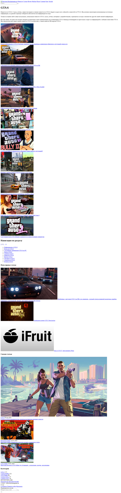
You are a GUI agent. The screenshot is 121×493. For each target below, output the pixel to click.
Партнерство (5, 481)
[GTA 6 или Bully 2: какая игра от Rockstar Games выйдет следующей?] (17, 149)
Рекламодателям (14, 481)
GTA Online (4, 463)
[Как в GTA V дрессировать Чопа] (27, 350)
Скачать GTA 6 (8, 253)
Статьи (25, 1)
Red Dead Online (6, 440)
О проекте (4, 486)
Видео (30, 1)
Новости (20, 1)
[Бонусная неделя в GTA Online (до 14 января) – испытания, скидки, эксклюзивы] (17, 462)
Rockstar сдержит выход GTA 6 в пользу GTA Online (16, 172)
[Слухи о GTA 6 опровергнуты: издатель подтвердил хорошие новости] (54, 416)
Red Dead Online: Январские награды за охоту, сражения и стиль (20, 442)
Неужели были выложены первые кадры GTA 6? (15, 129)
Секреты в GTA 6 (9, 260)
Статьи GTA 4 (5, 477)
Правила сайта (11, 486)
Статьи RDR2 (5, 473)
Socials (51, 1)
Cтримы (42, 1)
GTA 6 (3, 417)
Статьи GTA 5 (5, 478)
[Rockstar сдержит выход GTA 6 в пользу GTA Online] (17, 171)
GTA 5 (3, 472)
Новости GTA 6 (9, 255)
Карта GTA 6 (8, 252)
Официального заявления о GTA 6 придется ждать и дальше (19, 108)
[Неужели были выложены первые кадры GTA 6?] (17, 128)
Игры (38, 1)
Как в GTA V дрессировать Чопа (64, 350)
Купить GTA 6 (8, 261)
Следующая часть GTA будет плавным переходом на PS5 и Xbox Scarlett (22, 87)
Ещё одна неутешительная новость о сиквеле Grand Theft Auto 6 (20, 215)
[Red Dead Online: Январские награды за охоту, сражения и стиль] (17, 439)
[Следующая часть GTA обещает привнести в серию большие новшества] (17, 235)
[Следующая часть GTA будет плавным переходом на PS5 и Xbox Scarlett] (17, 85)
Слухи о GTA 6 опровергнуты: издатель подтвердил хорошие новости (22, 419)
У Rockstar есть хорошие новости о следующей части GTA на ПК (20, 65)
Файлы (34, 1)
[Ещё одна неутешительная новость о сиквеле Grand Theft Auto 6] (17, 214)
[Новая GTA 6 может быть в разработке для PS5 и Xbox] (17, 192)
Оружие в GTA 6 (9, 258)
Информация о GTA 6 (10, 247)
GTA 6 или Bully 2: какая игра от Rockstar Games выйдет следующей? (22, 151)
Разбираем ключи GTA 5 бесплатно (44, 320)
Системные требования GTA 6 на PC (15, 250)
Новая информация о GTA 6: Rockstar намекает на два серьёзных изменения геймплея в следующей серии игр (34, 44)
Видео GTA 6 (8, 257)
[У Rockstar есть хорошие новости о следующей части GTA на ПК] (17, 64)
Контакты (19, 486)
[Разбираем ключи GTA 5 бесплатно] (17, 320)
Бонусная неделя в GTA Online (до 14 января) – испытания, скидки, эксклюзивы (25, 465)
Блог (47, 1)
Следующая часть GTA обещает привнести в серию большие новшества (22, 237)
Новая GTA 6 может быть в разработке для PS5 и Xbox (17, 194)
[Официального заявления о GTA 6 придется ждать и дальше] (17, 106)
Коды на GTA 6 (9, 249)
